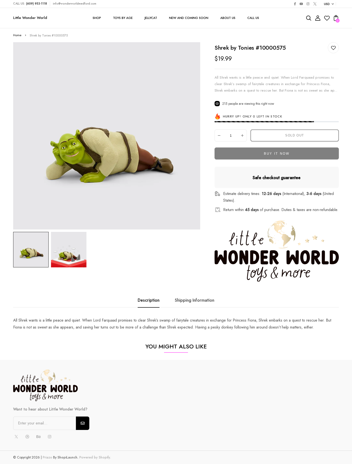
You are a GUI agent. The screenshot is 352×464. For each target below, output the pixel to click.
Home (17, 35)
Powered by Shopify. (94, 457)
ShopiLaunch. (67, 457)
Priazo (47, 457)
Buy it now (276, 153)
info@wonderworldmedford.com (74, 3)
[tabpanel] (32, 249)
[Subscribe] (82, 423)
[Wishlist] (327, 19)
